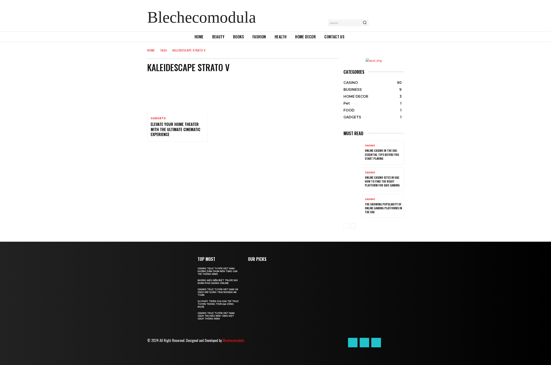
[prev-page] (346, 226)
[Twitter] (376, 342)
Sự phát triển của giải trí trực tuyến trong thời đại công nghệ (218, 304)
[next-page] (353, 226)
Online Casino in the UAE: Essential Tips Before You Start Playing (382, 154)
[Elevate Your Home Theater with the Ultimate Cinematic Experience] (177, 95)
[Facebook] (353, 342)
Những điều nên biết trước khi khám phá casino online (218, 282)
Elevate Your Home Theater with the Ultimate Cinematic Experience (175, 129)
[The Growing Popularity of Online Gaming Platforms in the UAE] (353, 206)
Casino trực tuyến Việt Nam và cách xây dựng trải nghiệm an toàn (218, 292)
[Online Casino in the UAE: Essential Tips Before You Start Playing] (353, 152)
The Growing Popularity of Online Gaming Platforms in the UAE (383, 208)
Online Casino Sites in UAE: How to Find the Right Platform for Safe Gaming (382, 181)
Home (151, 50)
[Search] (365, 22)
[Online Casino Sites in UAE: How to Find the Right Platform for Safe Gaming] (353, 179)
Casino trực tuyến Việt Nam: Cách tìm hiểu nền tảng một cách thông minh (216, 316)
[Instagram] (364, 342)
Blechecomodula (233, 340)
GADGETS (158, 118)
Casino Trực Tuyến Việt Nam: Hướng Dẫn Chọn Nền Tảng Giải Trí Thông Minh (217, 271)
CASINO (370, 145)
